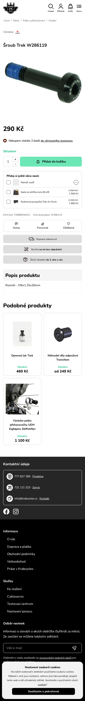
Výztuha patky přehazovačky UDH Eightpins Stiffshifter (22, 425)
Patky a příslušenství (34, 20)
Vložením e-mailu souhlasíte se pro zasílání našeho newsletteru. (39, 660)
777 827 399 (22, 476)
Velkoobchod (16, 561)
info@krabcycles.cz (25, 498)
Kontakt (44, 498)
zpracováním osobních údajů (55, 658)
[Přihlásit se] (74, 648)
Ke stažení (14, 589)
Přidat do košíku (54, 161)
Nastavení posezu (19, 611)
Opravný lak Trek (22, 355)
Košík (70, 11)
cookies (42, 684)
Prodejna (37, 476)
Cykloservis (15, 596)
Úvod (6, 20)
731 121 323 (22, 487)
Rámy (16, 20)
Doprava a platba (19, 547)
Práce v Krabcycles (20, 569)
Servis (36, 487)
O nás (11, 539)
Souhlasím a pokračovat (43, 691)
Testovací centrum (20, 604)
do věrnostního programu (57, 141)
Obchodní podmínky (21, 554)
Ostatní (52, 20)
